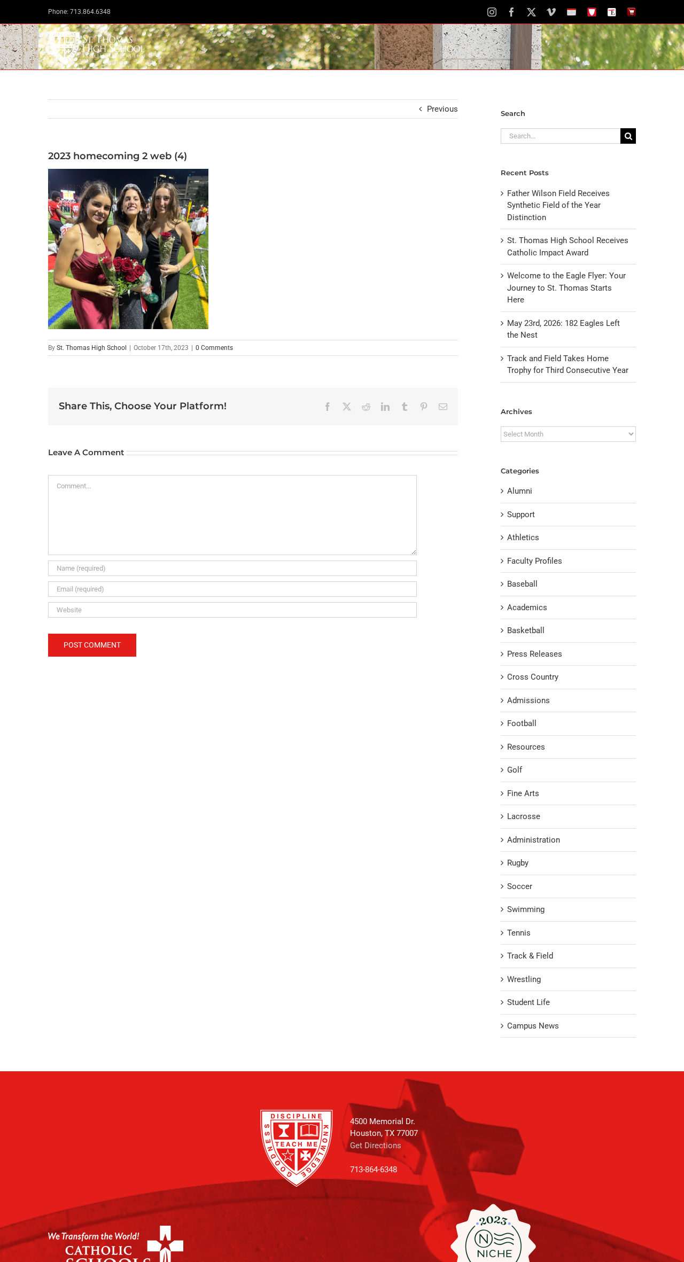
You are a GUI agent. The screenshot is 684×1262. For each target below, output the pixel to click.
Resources (526, 747)
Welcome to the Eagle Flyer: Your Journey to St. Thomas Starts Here (566, 288)
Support (521, 514)
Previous (442, 109)
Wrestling (524, 979)
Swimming (526, 909)
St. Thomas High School (92, 348)
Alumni (519, 491)
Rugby (517, 863)
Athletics (523, 537)
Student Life (528, 1002)
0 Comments (214, 348)
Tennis (519, 933)
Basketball (526, 630)
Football (522, 723)
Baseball (522, 584)
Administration (533, 840)
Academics (527, 607)
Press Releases (534, 654)
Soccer (519, 886)
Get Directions (375, 1145)
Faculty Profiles (534, 561)
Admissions (528, 700)
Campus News (533, 1026)
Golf (514, 770)
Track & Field (530, 956)
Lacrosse (523, 816)
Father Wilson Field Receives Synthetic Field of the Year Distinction (558, 205)
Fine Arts (523, 793)
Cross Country (532, 677)
